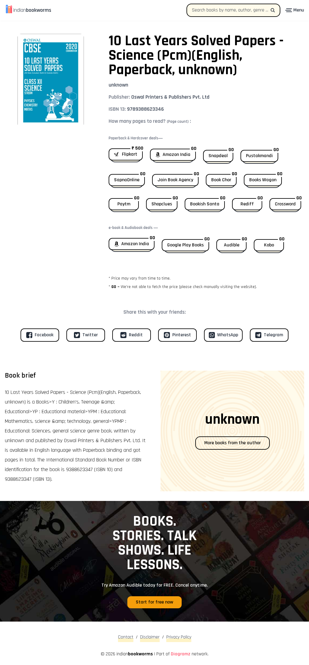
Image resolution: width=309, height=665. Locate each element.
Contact (125, 637)
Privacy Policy (178, 637)
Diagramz (180, 654)
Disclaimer (150, 637)
